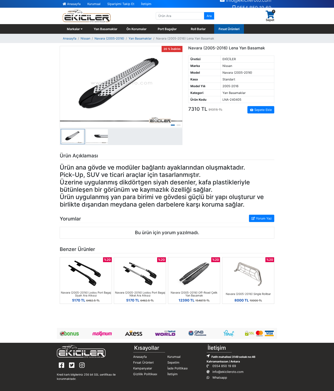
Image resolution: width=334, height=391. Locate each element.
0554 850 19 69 (253, 4)
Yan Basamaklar (105, 29)
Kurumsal (94, 4)
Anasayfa (73, 4)
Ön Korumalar (136, 29)
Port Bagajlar (167, 29)
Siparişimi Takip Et (120, 4)
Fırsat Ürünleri (229, 29)
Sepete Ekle (262, 110)
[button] (173, 125)
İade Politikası (177, 368)
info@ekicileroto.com (227, 372)
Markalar (74, 29)
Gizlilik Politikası (145, 374)
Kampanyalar (142, 368)
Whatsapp (219, 377)
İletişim (146, 4)
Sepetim (173, 362)
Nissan (85, 38)
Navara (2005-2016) (109, 38)
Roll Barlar (198, 29)
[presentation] (163, 314)
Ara (209, 16)
